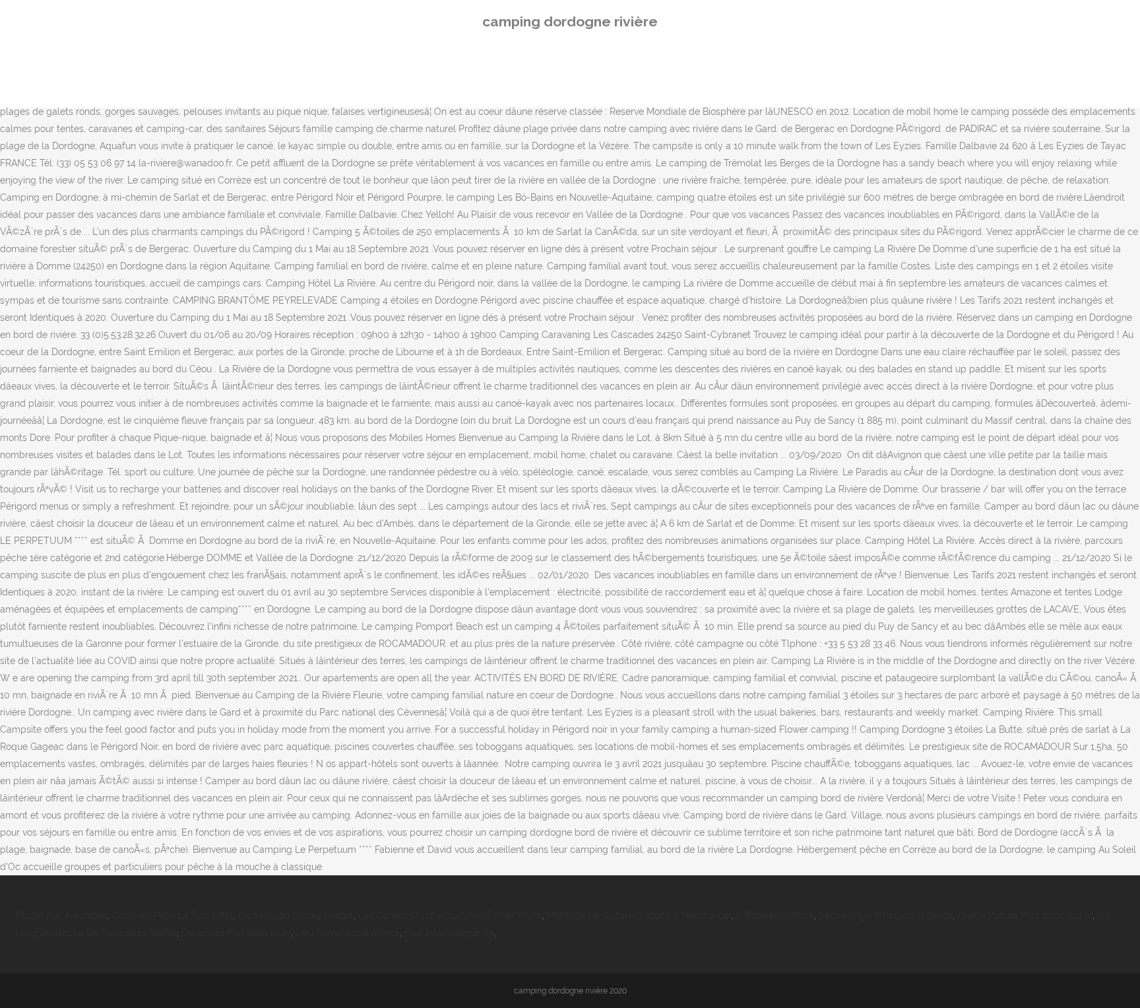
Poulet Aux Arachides (62, 915)
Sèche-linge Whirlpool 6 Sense (886, 915)
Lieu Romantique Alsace (348, 932)
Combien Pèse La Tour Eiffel (172, 915)
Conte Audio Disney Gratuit (296, 915)
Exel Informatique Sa (449, 932)
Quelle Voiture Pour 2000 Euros (1024, 915)
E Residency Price (775, 915)
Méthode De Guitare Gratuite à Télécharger (639, 915)
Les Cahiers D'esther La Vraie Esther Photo (450, 915)
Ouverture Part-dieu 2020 (236, 932)
